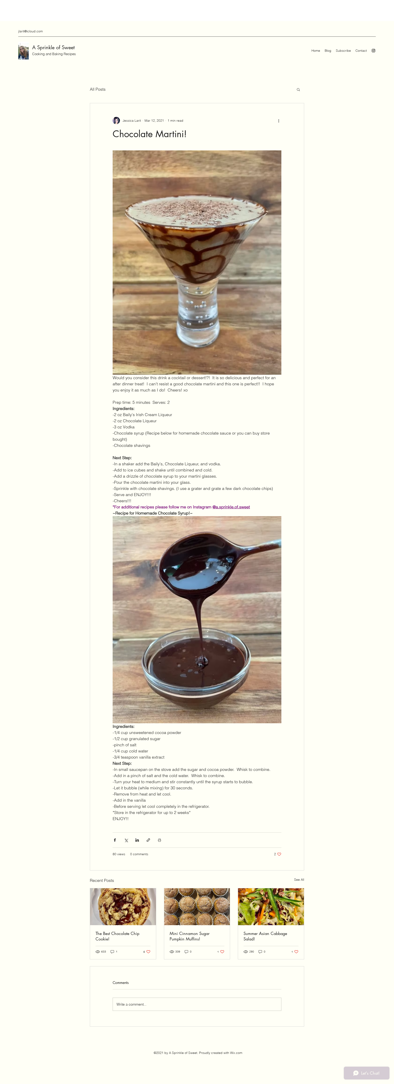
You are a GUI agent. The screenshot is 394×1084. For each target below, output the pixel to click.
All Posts (98, 89)
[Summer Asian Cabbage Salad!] (271, 906)
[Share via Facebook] (115, 840)
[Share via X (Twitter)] (126, 840)
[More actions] (278, 120)
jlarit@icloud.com (30, 31)
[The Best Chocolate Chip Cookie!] (123, 906)
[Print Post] (159, 840)
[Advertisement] (83, 10)
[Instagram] (373, 50)
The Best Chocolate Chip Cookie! (117, 936)
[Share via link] (148, 840)
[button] (298, 89)
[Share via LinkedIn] (137, 840)
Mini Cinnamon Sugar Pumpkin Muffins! (190, 936)
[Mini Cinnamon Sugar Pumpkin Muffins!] (197, 906)
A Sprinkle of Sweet (53, 47)
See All (299, 880)
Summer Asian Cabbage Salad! (265, 936)
